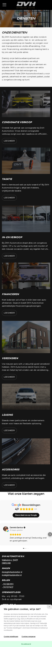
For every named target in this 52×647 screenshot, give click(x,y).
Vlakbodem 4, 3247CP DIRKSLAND (10, 562)
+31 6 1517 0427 (7, 587)
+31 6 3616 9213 (7, 584)
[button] (2, 534)
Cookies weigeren (28, 636)
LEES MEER (9, 141)
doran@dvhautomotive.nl (12, 572)
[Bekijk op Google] (5, 528)
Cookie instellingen (11, 636)
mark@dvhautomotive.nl (11, 575)
